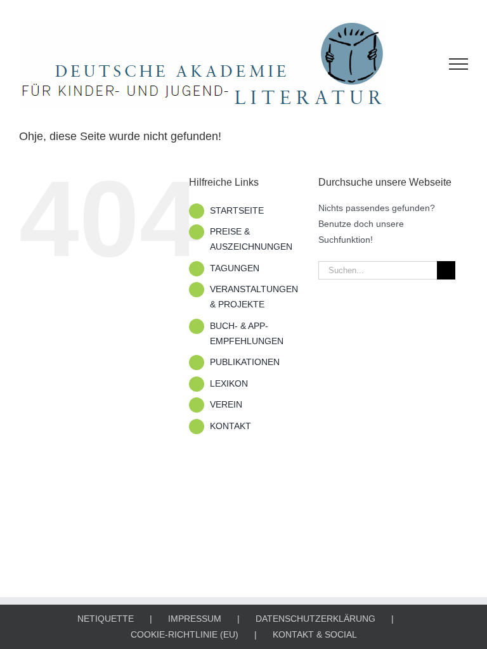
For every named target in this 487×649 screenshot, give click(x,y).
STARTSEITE (237, 210)
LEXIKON (229, 383)
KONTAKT (230, 426)
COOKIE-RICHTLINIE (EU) (184, 634)
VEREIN (226, 404)
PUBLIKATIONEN (245, 362)
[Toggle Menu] (459, 64)
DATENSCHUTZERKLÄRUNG (315, 619)
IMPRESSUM (194, 619)
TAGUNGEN (234, 268)
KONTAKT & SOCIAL (315, 634)
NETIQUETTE (105, 619)
